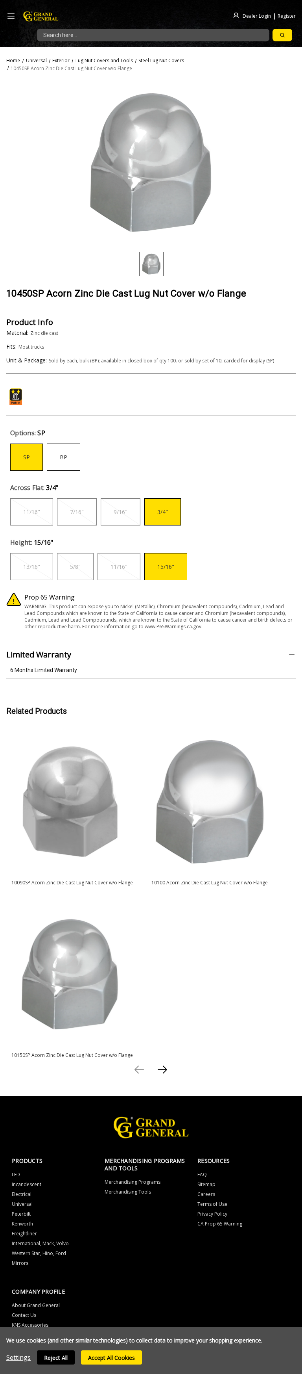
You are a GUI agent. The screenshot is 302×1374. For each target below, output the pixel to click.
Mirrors (20, 1263)
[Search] (282, 35)
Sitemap (206, 1184)
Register (287, 15)
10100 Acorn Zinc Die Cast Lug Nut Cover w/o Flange (209, 882)
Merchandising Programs (132, 1182)
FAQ (202, 1174)
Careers (206, 1194)
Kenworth (22, 1223)
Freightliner (24, 1233)
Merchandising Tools (128, 1191)
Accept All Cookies (111, 1357)
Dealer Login (257, 15)
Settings (18, 1357)
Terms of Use (212, 1204)
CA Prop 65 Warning (219, 1223)
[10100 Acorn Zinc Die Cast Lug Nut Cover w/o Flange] (210, 801)
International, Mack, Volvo (40, 1243)
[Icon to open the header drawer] (11, 16)
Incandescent (26, 1184)
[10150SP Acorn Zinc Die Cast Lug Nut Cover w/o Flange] (70, 973)
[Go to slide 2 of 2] (139, 1069)
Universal (22, 1204)
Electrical (21, 1194)
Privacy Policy (212, 1214)
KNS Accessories (30, 1325)
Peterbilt (21, 1214)
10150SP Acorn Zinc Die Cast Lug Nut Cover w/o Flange (72, 1055)
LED (16, 1174)
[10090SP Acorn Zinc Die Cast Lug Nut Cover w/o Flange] (70, 801)
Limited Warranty (38, 654)
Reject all (56, 1357)
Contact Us (24, 1315)
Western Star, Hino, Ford (39, 1253)
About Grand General (36, 1305)
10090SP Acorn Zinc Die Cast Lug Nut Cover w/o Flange (72, 882)
